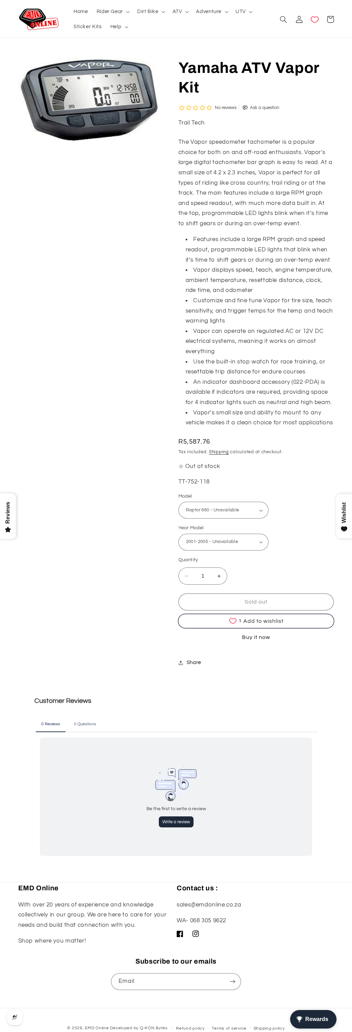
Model (185, 496)
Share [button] (194, 662)
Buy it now (256, 637)
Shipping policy (269, 1028)
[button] (112, 11)
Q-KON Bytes (154, 1028)
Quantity (188, 559)
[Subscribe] (233, 981)
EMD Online (97, 1028)
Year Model (191, 527)
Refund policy (190, 1028)
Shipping (219, 452)
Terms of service (229, 1028)
